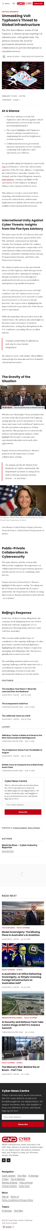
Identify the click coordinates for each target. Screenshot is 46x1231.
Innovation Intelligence (12, 1018)
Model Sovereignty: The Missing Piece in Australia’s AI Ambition (21, 933)
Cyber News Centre (16, 1220)
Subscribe (38, 3)
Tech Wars (18, 1210)
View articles (8, 851)
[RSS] (8, 1160)
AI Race (20, 970)
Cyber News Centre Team (12, 707)
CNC (4, 166)
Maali (15, 1223)
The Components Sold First (15, 703)
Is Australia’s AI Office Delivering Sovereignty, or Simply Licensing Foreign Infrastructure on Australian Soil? (21, 978)
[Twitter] (4, 1160)
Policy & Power (34, 828)
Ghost (8, 1223)
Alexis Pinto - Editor (10, 695)
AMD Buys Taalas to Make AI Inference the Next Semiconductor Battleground (22, 736)
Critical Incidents (10, 12)
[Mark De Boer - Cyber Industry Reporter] (4, 57)
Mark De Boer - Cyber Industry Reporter (25, 56)
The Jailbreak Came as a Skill (16, 716)
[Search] (14, 3)
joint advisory (8, 179)
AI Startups (7, 1210)
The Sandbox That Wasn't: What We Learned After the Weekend (19, 690)
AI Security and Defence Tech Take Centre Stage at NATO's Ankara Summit (22, 1025)
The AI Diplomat (8, 928)
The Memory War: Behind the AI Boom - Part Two (21, 1068)
